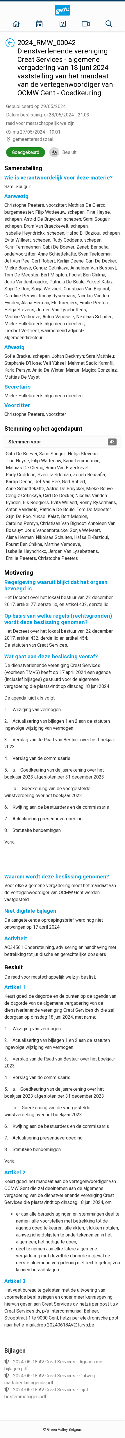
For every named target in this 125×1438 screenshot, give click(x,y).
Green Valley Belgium (64, 1429)
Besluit (69, 152)
